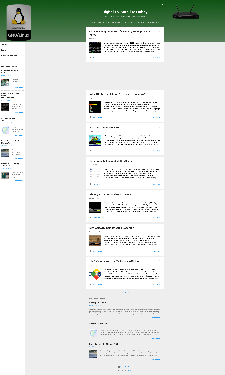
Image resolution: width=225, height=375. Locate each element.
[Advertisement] (125, 76)
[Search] (163, 4)
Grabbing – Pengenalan (97, 303)
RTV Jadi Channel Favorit (104, 127)
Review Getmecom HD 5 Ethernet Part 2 (103, 344)
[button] (159, 31)
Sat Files (140, 22)
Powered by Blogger (126, 367)
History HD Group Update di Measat (110, 194)
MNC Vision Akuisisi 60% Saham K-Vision (114, 261)
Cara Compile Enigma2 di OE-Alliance (111, 161)
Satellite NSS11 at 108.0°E (99, 323)
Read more (157, 58)
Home (93, 22)
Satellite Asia (103, 22)
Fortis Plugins (128, 22)
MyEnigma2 (116, 22)
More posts (125, 292)
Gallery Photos (153, 22)
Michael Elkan (129, 370)
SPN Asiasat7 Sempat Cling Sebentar (111, 227)
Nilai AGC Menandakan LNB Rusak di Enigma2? (117, 94)
